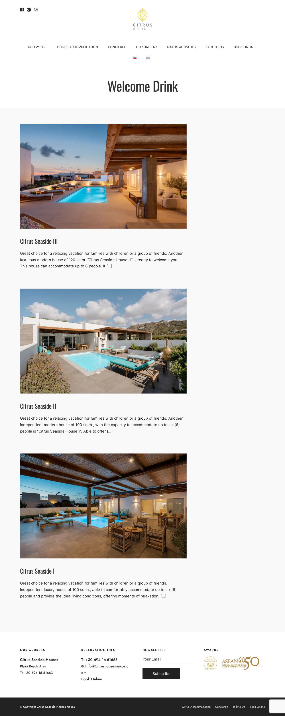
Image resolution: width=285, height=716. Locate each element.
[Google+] (29, 10)
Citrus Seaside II (38, 405)
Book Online (244, 47)
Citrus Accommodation (77, 47)
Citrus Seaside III (39, 241)
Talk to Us (215, 47)
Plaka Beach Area (33, 666)
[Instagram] (36, 10)
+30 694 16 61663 (38, 672)
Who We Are (37, 47)
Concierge (117, 47)
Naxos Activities (181, 47)
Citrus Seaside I (37, 570)
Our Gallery (146, 47)
